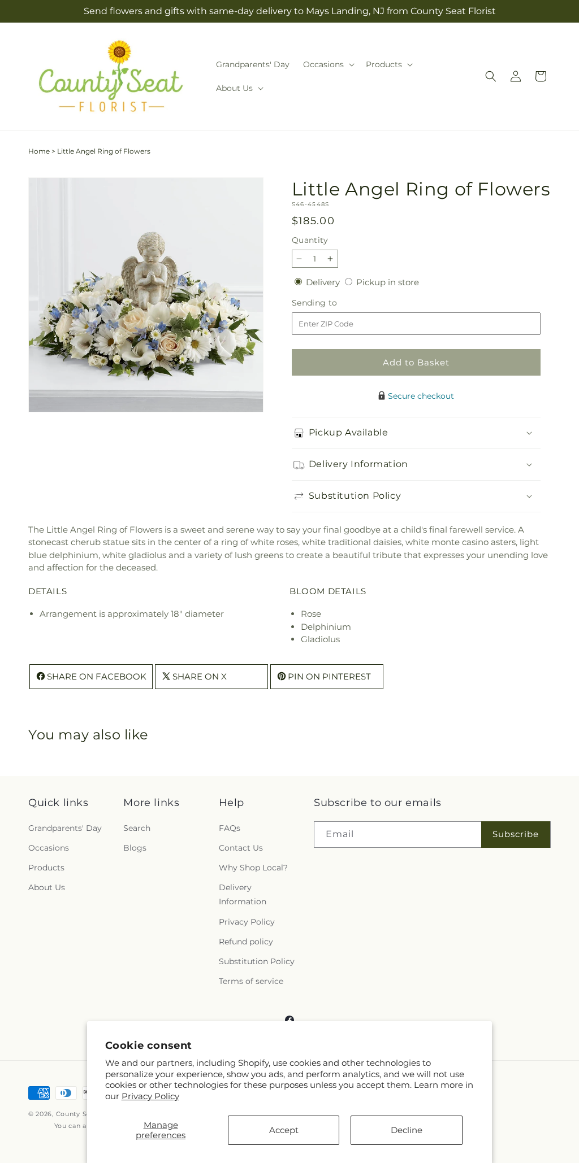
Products (46, 868)
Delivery (324, 282)
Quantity (310, 240)
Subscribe (515, 834)
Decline (406, 1130)
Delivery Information (242, 894)
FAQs (229, 828)
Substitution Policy (257, 961)
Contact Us (241, 848)
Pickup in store (387, 282)
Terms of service (251, 981)
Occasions (48, 848)
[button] (327, 64)
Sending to (331, 303)
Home (39, 151)
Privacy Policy (150, 1096)
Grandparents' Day (65, 828)
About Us (46, 887)
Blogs (134, 848)
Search (136, 828)
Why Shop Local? (253, 868)
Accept (284, 1130)
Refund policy (246, 942)
